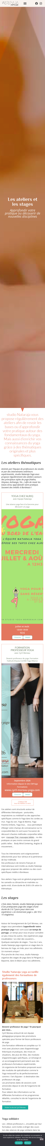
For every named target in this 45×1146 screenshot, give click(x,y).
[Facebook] (37, 3)
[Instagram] (41, 3)
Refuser (27, 1143)
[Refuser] (41, 1139)
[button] (25, 3)
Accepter (19, 1143)
